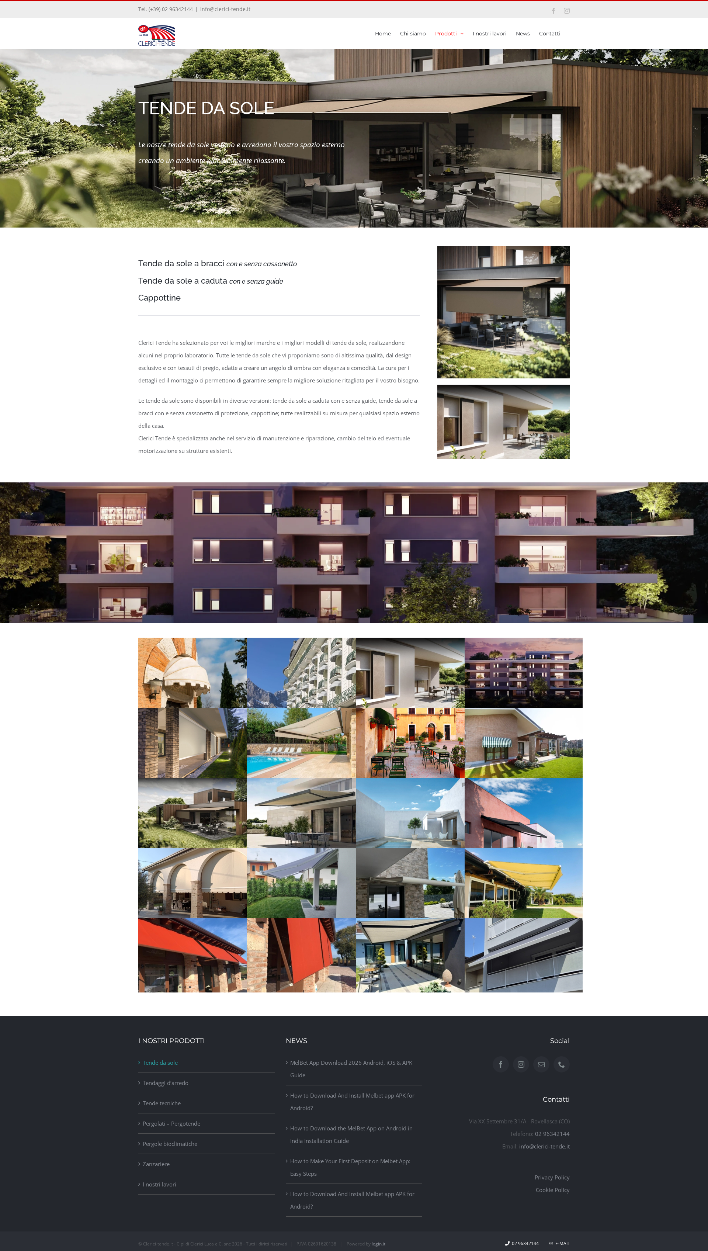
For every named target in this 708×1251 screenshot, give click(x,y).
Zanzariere (156, 1164)
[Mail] (541, 1064)
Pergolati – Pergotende (171, 1123)
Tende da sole (160, 1062)
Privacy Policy (552, 1177)
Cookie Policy (553, 1189)
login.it (378, 1244)
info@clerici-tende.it (225, 9)
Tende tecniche (162, 1103)
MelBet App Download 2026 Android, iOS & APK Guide (351, 1069)
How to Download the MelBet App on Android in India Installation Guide (351, 1134)
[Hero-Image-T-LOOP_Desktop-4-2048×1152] (503, 387)
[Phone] (561, 1064)
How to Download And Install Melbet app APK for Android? (352, 1102)
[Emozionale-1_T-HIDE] (503, 248)
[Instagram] (521, 1064)
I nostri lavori (159, 1184)
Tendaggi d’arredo (165, 1083)
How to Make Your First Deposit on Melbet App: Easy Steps (350, 1167)
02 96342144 (552, 1133)
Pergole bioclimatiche (170, 1143)
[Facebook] (501, 1064)
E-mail (561, 1243)
